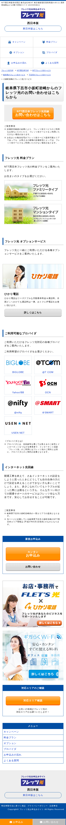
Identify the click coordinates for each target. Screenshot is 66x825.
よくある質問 (52, 63)
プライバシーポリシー (37, 806)
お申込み (18, 822)
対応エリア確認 (33, 700)
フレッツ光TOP (7, 70)
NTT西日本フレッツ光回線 (33, 113)
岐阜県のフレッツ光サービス (14, 75)
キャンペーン (19, 42)
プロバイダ (51, 52)
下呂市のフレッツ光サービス (40, 75)
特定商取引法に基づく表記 (13, 806)
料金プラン (51, 42)
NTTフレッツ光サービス (41, 70)
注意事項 (53, 806)
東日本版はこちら (33, 28)
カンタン (33, 553)
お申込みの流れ (19, 63)
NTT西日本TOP (23, 70)
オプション (18, 52)
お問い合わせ (33, 566)
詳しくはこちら (33, 312)
